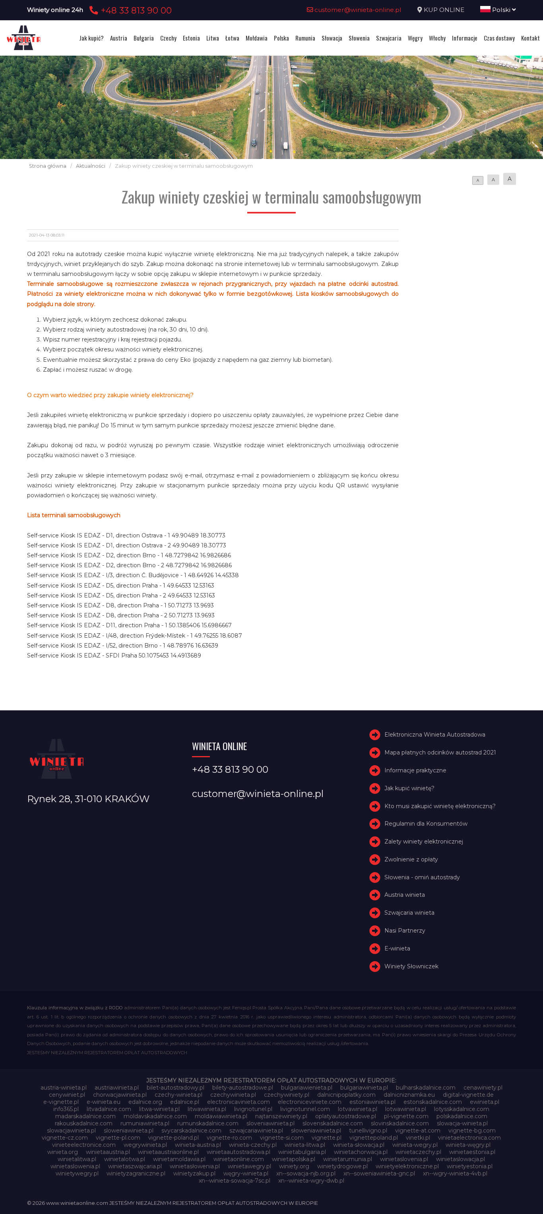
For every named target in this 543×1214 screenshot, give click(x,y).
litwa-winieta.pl (159, 1109)
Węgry (415, 37)
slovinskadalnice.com (400, 1123)
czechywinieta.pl (233, 1094)
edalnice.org (145, 1101)
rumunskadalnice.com (208, 1123)
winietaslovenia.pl (404, 1159)
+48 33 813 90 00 (135, 10)
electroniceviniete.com (309, 1101)
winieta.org (62, 1152)
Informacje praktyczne (415, 770)
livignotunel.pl (253, 1109)
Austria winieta (404, 895)
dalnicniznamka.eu (409, 1094)
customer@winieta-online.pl (357, 10)
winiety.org (294, 1166)
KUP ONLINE (444, 10)
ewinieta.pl (484, 1101)
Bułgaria (144, 37)
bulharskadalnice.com (426, 1087)
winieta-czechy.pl (253, 1144)
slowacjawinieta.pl (71, 1130)
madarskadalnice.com (85, 1116)
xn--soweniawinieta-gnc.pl (379, 1173)
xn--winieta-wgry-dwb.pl (311, 1180)
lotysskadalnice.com (461, 1109)
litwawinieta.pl (207, 1109)
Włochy (437, 37)
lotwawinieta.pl (405, 1109)
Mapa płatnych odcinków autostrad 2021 (440, 752)
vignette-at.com (417, 1130)
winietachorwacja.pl (361, 1152)
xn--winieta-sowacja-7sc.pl (234, 1180)
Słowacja (332, 37)
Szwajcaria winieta (409, 912)
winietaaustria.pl (108, 1152)
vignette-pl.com (118, 1137)
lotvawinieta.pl (357, 1109)
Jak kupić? (91, 37)
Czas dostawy (499, 37)
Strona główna (47, 166)
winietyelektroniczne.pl (407, 1166)
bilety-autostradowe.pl (242, 1087)
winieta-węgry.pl (468, 1144)
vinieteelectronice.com (84, 1144)
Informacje (464, 37)
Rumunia (305, 37)
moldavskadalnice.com (155, 1116)
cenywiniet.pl (67, 1094)
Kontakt (530, 37)
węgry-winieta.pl (245, 1173)
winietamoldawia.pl (179, 1159)
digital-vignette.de (468, 1094)
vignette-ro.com (229, 1137)
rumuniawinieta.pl (144, 1123)
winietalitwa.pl (77, 1159)
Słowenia (359, 37)
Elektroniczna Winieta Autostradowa (434, 734)
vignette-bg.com (472, 1130)
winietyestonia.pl (470, 1166)
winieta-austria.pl (198, 1144)
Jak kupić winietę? (409, 788)
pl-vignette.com (406, 1116)
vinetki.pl (418, 1137)
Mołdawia (257, 37)
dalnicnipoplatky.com (346, 1094)
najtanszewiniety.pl (281, 1116)
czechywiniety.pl (286, 1094)
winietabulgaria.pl (302, 1152)
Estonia (191, 37)
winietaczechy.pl (418, 1152)
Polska (281, 37)
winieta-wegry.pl (415, 1144)
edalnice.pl (184, 1101)
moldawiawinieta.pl (221, 1116)
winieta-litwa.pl (305, 1144)
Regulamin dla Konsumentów (425, 823)
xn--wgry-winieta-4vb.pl (455, 1173)
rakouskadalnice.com (83, 1123)
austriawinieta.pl (117, 1087)
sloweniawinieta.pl (128, 1130)
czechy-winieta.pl (178, 1094)
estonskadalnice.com (432, 1101)
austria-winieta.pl (64, 1087)
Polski (501, 10)
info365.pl (66, 1109)
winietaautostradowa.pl (238, 1152)
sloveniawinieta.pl (270, 1123)
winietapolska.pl (293, 1159)
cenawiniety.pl (482, 1087)
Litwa (212, 37)
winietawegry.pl (249, 1166)
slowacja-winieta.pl (462, 1123)
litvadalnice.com (109, 1109)
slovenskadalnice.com (333, 1123)
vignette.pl (326, 1137)
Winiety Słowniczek (411, 966)
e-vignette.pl (61, 1101)
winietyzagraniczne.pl (136, 1173)
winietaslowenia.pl (75, 1166)
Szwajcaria (388, 37)
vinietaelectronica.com (469, 1137)
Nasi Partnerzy (404, 930)
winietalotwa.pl (124, 1159)
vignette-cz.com (65, 1137)
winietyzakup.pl (194, 1173)
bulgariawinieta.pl (364, 1087)
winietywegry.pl (77, 1173)
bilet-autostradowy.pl (175, 1087)
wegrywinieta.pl (145, 1144)
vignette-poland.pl (173, 1137)
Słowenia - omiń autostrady (422, 877)
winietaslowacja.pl (460, 1159)
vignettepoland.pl (373, 1137)
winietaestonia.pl (472, 1152)
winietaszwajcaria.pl (135, 1166)
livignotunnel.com (305, 1109)
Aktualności (90, 166)
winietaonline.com (238, 1159)
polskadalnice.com (461, 1116)
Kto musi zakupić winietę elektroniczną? (440, 806)
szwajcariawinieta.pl (256, 1130)
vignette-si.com (282, 1137)
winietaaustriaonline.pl (168, 1152)
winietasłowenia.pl (195, 1166)
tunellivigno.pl (368, 1130)
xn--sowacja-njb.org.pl (305, 1173)
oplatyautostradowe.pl (345, 1116)
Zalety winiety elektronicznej (423, 841)
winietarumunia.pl (347, 1159)
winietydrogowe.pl (342, 1166)
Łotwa (232, 37)
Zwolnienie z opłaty (411, 859)
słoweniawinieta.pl (316, 1130)
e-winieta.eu (103, 1101)
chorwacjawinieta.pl (120, 1094)
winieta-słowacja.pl (358, 1144)
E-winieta (397, 948)
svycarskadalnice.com (191, 1130)
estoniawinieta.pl (372, 1101)
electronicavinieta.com (238, 1101)
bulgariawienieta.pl (306, 1087)
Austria (118, 37)
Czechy (168, 37)
